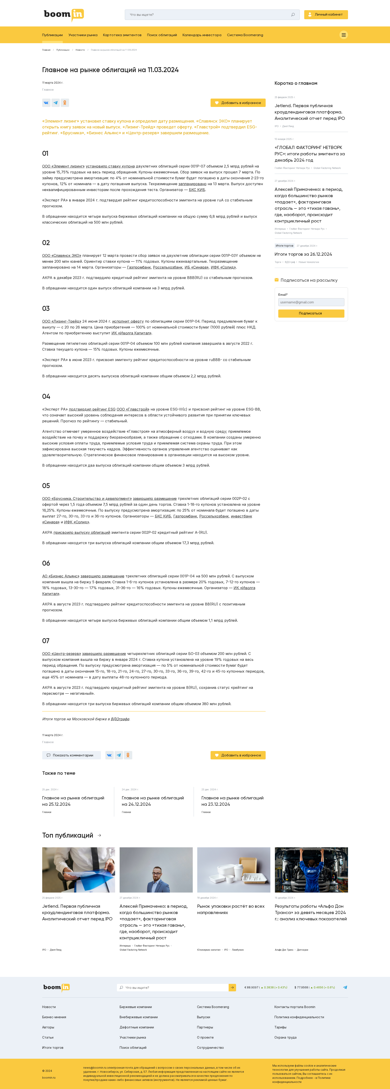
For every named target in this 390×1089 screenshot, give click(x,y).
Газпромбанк (139, 267)
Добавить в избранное (241, 103)
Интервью (280, 229)
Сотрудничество (210, 1047)
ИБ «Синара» (197, 267)
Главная (46, 50)
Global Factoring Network (327, 168)
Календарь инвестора (202, 35)
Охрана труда (285, 1037)
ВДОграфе (120, 719)
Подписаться (310, 313)
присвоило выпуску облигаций (81, 532)
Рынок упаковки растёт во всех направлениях (231, 909)
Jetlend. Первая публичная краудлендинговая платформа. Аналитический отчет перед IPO (310, 112)
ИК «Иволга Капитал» (131, 333)
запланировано (193, 184)
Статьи (47, 1037)
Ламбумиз (238, 950)
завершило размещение (155, 498)
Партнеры (205, 1027)
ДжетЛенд (288, 126)
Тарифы (280, 1027)
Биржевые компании (136, 1007)
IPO (277, 126)
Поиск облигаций (162, 35)
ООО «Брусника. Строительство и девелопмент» (87, 498)
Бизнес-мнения (54, 1017)
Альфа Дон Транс (284, 950)
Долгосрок (302, 950)
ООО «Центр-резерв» (61, 653)
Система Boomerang (245, 35)
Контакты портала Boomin (294, 1007)
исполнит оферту (128, 321)
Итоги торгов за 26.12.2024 (303, 254)
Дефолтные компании (137, 1027)
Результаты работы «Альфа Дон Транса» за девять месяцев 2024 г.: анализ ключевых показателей (311, 912)
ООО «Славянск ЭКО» (61, 255)
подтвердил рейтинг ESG (92, 409)
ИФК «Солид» (223, 267)
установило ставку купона (110, 166)
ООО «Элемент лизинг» (63, 166)
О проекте (205, 1037)
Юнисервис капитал (209, 950)
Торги (278, 262)
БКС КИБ (197, 189)
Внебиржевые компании (139, 1017)
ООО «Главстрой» (133, 409)
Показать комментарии (73, 755)
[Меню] (343, 35)
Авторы (48, 1027)
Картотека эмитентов (122, 35)
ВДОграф (290, 262)
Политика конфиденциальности (299, 1017)
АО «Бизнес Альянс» (60, 576)
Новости (80, 50)
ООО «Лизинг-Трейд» (61, 321)
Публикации (52, 35)
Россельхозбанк (167, 267)
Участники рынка (83, 35)
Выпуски (203, 1017)
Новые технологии (309, 262)
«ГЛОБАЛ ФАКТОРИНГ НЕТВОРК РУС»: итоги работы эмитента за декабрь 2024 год (310, 154)
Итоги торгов (284, 245)
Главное (48, 89)
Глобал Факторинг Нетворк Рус (292, 168)
